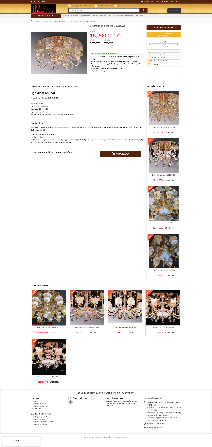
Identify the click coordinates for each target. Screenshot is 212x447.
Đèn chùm (65, 15)
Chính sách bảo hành (38, 419)
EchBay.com (124, 437)
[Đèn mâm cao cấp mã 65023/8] (163, 313)
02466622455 (155, 2)
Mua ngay (122, 153)
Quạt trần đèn (85, 15)
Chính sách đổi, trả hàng (39, 424)
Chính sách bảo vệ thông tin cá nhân (43, 422)
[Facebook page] (70, 402)
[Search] (143, 10)
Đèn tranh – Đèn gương (125, 15)
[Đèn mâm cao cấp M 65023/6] (49, 362)
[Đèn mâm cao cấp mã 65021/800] (87, 313)
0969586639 (145, 2)
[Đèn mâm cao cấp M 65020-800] (125, 313)
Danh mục (46, 16)
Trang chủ (35, 2)
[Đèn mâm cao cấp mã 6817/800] (49, 313)
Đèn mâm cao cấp (58, 21)
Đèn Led (111, 15)
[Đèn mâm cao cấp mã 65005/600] (164, 160)
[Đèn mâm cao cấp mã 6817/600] (164, 256)
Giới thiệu (35, 401)
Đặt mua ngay (163, 27)
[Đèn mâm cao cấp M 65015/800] (164, 113)
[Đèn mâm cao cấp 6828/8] (164, 208)
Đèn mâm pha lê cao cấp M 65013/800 (81, 21)
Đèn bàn (103, 15)
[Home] (49, 8)
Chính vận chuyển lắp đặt (40, 417)
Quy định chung (37, 408)
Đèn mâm (74, 15)
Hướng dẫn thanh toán (39, 404)
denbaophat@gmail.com (154, 427)
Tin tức (43, 2)
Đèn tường (139, 15)
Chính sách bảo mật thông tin (41, 406)
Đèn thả (95, 15)
